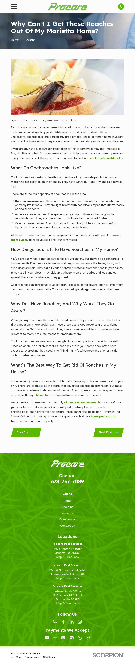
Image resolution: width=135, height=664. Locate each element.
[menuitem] (16, 657)
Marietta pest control (51, 395)
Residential (67, 513)
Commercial (67, 519)
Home (67, 501)
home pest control (103, 416)
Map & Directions (67, 557)
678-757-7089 (67, 481)
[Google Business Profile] (55, 622)
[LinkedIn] (72, 622)
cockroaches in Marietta (106, 158)
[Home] (67, 6)
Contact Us (67, 525)
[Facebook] (63, 622)
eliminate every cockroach (82, 402)
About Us (67, 507)
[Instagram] (80, 622)
